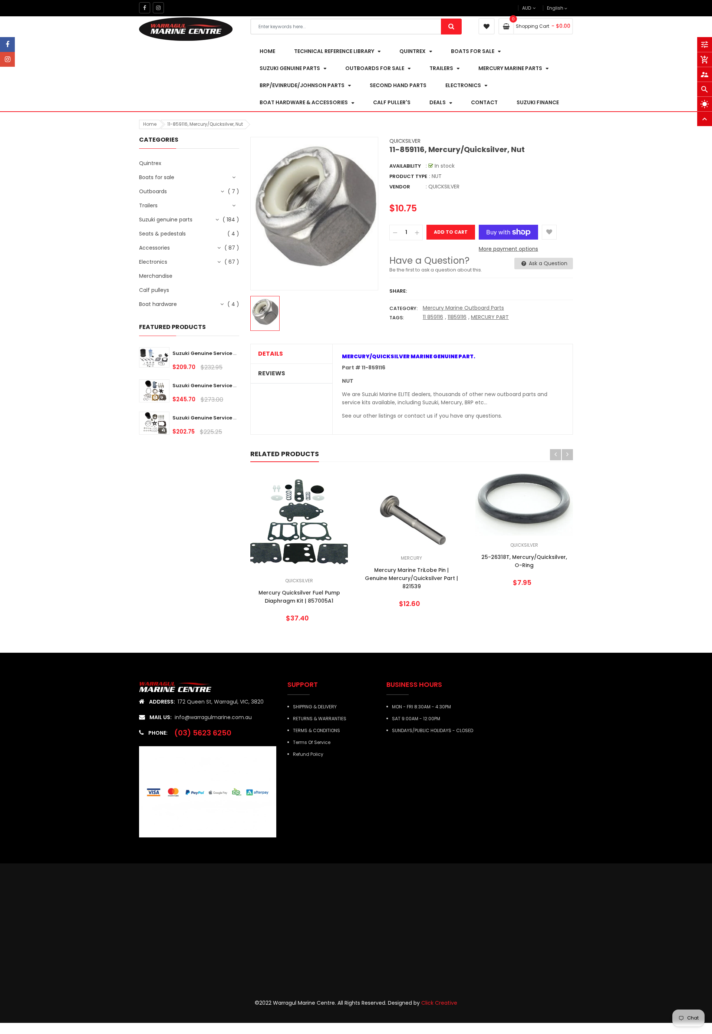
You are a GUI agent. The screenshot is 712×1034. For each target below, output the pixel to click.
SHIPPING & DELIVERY (315, 707)
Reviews (271, 373)
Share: (398, 290)
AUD (538, 8)
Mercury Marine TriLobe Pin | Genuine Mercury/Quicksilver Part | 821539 (411, 578)
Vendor (399, 186)
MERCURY (411, 558)
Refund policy (308, 754)
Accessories (154, 247)
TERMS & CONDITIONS (316, 730)
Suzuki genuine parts (165, 219)
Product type (408, 176)
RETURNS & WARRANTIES (319, 718)
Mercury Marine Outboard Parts (463, 308)
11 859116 (433, 317)
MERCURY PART (490, 317)
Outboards (153, 191)
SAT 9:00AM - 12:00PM (416, 718)
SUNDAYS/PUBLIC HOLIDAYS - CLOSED (432, 730)
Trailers (148, 205)
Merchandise (155, 276)
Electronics (153, 262)
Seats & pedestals (162, 233)
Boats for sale (156, 177)
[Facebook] (7, 44)
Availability (405, 165)
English (555, 8)
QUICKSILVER (405, 141)
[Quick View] (321, 545)
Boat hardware (158, 304)
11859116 (457, 317)
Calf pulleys (154, 290)
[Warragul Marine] (180, 686)
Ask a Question (547, 263)
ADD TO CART (466, 1017)
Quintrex (150, 163)
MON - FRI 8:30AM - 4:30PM (421, 707)
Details (270, 354)
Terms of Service (311, 742)
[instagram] (7, 59)
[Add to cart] (299, 545)
